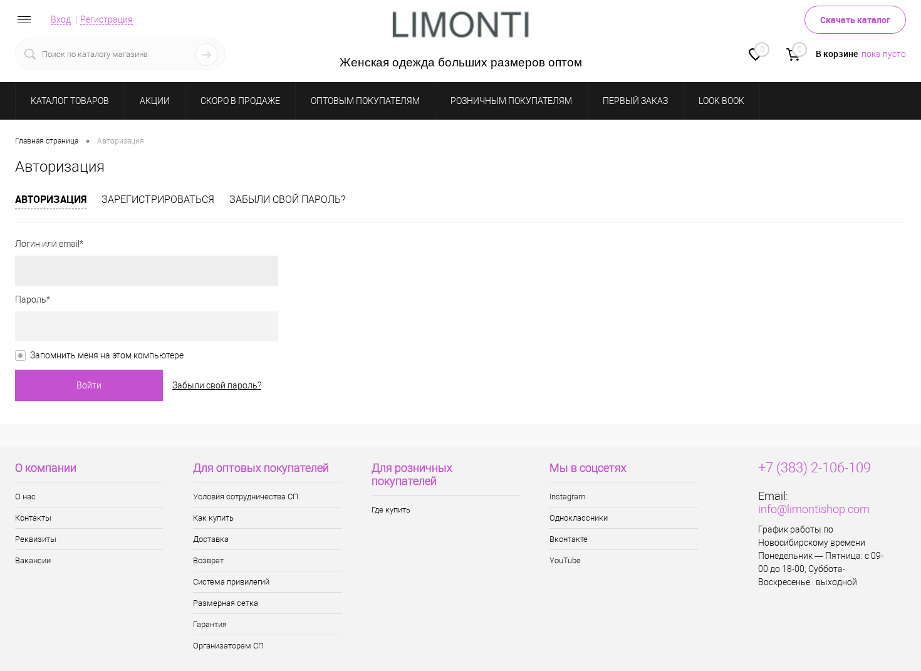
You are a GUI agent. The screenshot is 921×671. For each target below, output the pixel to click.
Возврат (208, 560)
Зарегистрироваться (157, 199)
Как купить (213, 518)
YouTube (565, 560)
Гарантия (210, 624)
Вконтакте (568, 539)
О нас (25, 496)
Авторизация (50, 199)
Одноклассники (578, 518)
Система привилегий (231, 581)
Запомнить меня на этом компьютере (107, 355)
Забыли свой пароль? (287, 199)
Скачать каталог (855, 20)
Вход (61, 19)
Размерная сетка (225, 603)
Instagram (567, 496)
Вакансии (33, 560)
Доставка (211, 539)
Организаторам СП (228, 645)
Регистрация (106, 19)
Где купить (391, 509)
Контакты (33, 518)
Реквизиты (35, 539)
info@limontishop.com (814, 509)
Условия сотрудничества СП (245, 496)
